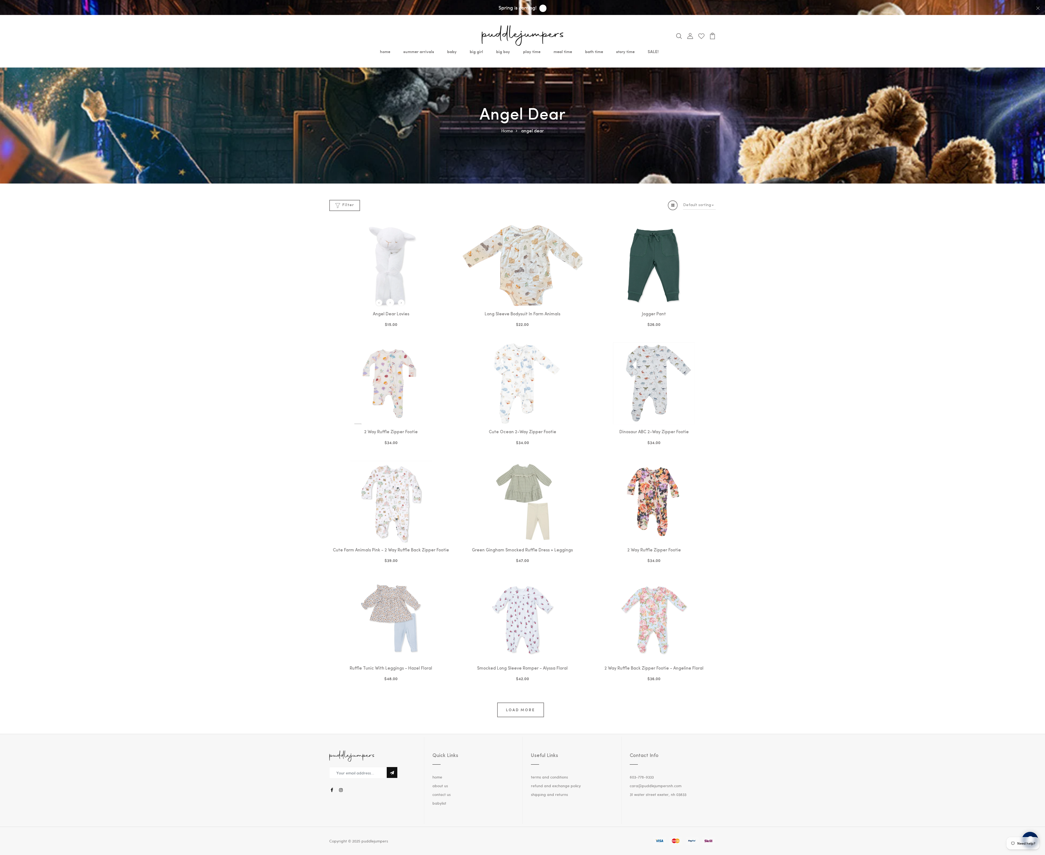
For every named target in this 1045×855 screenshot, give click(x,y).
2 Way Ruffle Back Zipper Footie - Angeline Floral (653, 668)
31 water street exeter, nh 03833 (658, 794)
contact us (441, 794)
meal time (563, 51)
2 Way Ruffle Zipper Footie (391, 432)
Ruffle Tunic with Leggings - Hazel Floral (391, 668)
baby (452, 51)
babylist (439, 803)
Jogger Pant (654, 314)
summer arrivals (418, 51)
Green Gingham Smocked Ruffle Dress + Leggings (522, 550)
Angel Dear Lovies (391, 314)
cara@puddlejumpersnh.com (655, 785)
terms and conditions (549, 777)
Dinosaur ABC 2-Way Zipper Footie (654, 432)
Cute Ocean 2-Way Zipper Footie (522, 432)
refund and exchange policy (556, 785)
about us (440, 785)
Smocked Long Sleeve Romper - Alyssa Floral (522, 668)
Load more (520, 710)
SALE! (653, 51)
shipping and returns (549, 794)
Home (507, 130)
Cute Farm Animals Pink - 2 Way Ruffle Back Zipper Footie (391, 550)
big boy (503, 51)
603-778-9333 (642, 777)
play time (531, 51)
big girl (476, 51)
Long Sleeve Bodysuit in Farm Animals (522, 314)
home (385, 51)
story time (625, 51)
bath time (594, 51)
